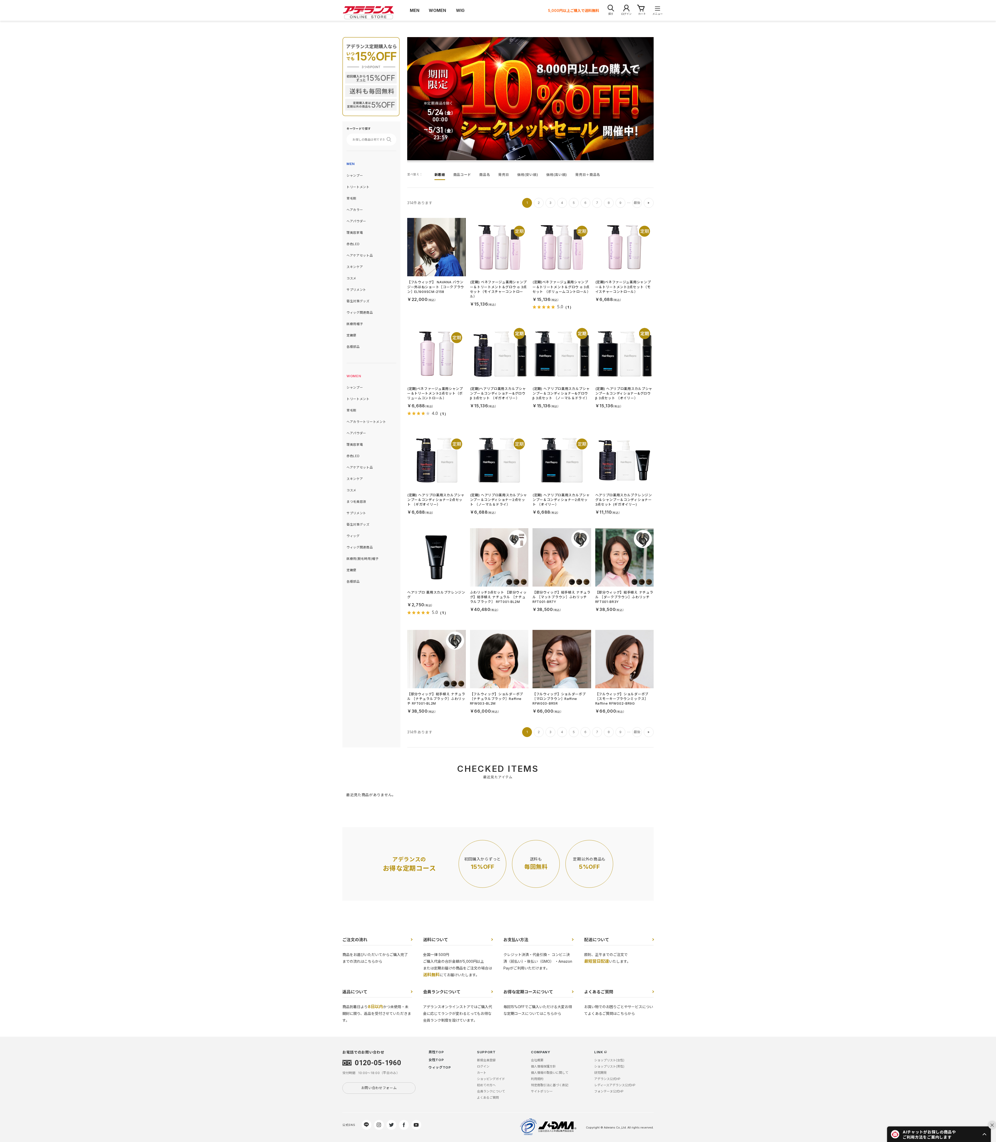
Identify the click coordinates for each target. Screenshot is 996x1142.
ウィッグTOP (439, 1067)
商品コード (462, 175)
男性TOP (436, 1052)
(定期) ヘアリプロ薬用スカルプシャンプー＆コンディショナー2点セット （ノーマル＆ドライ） (498, 499)
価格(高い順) (556, 175)
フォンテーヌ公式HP (609, 1091)
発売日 (503, 175)
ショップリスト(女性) (609, 1060)
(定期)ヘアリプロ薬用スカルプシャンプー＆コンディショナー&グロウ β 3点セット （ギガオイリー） (498, 393)
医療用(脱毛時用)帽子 (363, 559)
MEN (351, 164)
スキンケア (355, 267)
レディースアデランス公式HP (614, 1085)
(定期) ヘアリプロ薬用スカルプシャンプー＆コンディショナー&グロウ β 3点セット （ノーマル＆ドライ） (561, 393)
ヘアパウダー (356, 221)
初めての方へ (486, 1085)
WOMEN (354, 376)
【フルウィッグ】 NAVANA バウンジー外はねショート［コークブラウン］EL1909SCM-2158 (435, 286)
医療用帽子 (355, 324)
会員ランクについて (441, 991)
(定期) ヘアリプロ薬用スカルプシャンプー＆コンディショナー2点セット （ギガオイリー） (436, 499)
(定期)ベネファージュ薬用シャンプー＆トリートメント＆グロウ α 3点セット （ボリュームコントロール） (561, 286)
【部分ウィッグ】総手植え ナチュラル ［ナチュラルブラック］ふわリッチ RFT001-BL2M (436, 698)
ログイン (483, 1066)
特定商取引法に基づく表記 (549, 1085)
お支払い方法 (515, 939)
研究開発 (600, 1073)
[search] (390, 139)
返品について (354, 991)
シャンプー (355, 175)
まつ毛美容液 (356, 502)
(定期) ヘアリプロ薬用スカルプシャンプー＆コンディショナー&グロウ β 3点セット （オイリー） (624, 393)
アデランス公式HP (607, 1079)
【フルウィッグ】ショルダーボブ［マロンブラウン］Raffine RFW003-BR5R (559, 698)
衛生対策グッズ (358, 301)
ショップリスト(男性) (609, 1066)
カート (481, 1073)
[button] (939, 1134)
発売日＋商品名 (587, 175)
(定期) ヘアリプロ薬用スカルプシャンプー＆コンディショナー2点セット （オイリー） (561, 499)
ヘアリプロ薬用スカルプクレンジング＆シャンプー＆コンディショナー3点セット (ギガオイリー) (623, 499)
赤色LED (353, 244)
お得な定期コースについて (528, 991)
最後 (637, 203)
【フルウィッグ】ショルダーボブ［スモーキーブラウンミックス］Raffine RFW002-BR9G (622, 698)
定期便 (351, 335)
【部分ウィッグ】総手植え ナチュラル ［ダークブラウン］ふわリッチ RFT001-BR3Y (624, 597)
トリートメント (358, 187)
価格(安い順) (527, 175)
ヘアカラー (355, 210)
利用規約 (537, 1079)
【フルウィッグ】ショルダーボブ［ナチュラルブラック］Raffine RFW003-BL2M (496, 698)
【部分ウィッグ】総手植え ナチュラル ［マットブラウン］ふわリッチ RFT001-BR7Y (561, 597)
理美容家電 (355, 233)
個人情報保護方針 (543, 1066)
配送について (596, 939)
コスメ (351, 278)
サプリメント (356, 290)
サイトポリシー (542, 1091)
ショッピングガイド (491, 1079)
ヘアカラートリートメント (366, 422)
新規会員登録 (486, 1060)
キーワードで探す (359, 128)
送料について (435, 939)
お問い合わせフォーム (379, 1088)
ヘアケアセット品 (360, 255)
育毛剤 (351, 198)
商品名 (484, 175)
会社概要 (537, 1060)
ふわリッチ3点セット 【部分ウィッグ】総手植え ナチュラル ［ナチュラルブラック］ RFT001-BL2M (498, 597)
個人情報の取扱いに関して (549, 1073)
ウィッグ (353, 536)
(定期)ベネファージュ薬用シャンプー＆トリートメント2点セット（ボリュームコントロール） (435, 393)
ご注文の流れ (354, 939)
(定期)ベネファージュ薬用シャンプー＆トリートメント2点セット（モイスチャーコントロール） (623, 286)
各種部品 (353, 347)
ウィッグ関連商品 (360, 312)
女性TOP (436, 1060)
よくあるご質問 (598, 991)
